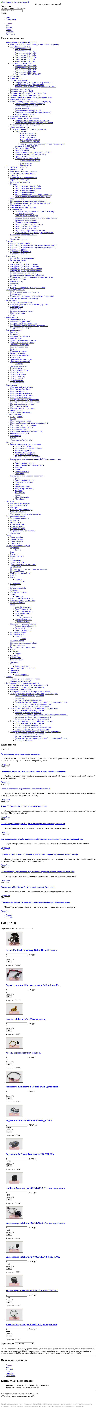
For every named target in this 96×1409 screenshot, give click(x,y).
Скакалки (14, 651)
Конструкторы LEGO (19, 391)
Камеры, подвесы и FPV (15, 290)
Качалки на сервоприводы (25, 220)
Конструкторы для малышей (21, 395)
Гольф (22, 582)
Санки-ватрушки (22, 675)
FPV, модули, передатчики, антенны (24, 292)
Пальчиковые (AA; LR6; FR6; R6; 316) (30, 154)
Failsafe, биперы (16, 169)
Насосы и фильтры (17, 645)
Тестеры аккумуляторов (19, 127)
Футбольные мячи (22, 622)
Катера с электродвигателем (21, 311)
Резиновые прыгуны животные (22, 647)
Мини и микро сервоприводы (27, 222)
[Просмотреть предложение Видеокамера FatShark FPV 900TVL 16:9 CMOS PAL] (14, 1252)
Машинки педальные (18, 351)
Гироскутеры (15, 338)
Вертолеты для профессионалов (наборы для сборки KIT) (33, 247)
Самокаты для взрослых (20, 355)
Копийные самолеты (18, 505)
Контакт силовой (22, 108)
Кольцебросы (15, 584)
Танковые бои (16, 543)
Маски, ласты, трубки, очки (21, 598)
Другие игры (15, 567)
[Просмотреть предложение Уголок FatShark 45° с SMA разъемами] (14, 1014)
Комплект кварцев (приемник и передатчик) (33, 197)
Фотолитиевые (26, 165)
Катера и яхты (11, 300)
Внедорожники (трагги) (24, 463)
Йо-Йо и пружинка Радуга (20, 573)
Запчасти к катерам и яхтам (21, 302)
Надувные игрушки (18, 632)
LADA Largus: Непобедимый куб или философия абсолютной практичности (33, 824)
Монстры (18, 467)
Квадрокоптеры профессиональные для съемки (29, 326)
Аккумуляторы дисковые (30, 140)
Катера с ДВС (15, 309)
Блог (7, 25)
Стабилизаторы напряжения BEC (23, 235)
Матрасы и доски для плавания (22, 601)
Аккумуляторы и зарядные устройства (21, 42)
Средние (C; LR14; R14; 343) (26, 157)
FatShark (9, 917)
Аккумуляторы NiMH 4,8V (26, 66)
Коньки (13, 586)
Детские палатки (17, 563)
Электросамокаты (17, 376)
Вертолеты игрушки (18, 250)
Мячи (12, 605)
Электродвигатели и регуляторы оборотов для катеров (32, 721)
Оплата (8, 30)
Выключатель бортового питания (23, 178)
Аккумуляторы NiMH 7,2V (26, 68)
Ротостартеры (15, 522)
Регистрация (11, 19)
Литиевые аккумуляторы (30, 142)
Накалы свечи (16, 520)
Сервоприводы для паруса (25, 228)
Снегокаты (14, 656)
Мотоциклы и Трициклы (25, 453)
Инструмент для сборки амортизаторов (26, 271)
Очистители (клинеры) (19, 434)
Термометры (15, 533)
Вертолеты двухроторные (20, 243)
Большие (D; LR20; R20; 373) (26, 146)
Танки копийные (17, 537)
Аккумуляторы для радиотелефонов (29, 85)
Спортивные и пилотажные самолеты (25, 514)
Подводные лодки (17, 313)
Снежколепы (15, 658)
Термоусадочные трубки (24, 114)
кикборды (19, 364)
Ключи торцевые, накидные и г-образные (27, 275)
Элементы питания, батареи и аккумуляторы (28, 129)
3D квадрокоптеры (17, 319)
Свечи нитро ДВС (17, 527)
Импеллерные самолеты (20, 503)
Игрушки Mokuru (17, 571)
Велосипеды (15, 334)
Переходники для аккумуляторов (28, 110)
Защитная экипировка (19, 347)
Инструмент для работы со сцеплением (26, 269)
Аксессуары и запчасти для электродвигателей (29, 685)
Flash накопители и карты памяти (23, 171)
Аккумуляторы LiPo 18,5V (25, 55)
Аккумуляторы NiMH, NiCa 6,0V (28, 74)
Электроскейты (16, 379)
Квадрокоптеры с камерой (20, 328)
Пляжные (19, 615)
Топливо (9, 677)
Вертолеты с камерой (18, 254)
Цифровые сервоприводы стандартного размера (34, 233)
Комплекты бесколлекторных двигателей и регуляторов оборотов (41, 702)
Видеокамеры (15, 294)
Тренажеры (14, 670)
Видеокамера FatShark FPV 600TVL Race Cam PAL (32, 1290)
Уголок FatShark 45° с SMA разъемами (25, 1019)
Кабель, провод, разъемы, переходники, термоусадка (31, 102)
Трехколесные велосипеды (21, 360)
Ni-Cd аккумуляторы (28, 133)
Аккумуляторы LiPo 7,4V (25, 61)
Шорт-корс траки (22, 472)
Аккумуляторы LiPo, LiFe (20, 47)
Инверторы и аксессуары (20, 99)
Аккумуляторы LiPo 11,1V (25, 51)
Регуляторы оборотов (23, 740)
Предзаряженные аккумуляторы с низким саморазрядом (42, 144)
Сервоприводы (16, 209)
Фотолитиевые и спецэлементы (27, 159)
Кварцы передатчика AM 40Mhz (28, 188)
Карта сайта (10, 34)
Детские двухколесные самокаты (23, 341)
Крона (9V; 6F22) (22, 150)
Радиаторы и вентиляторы (20, 689)
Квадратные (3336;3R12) (25, 148)
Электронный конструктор (21, 412)
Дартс (12, 558)
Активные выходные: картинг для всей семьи (20, 754)
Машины (9, 442)
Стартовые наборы (17, 529)
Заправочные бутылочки (20, 518)
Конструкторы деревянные (21, 393)
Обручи (18, 653)
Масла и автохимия (13, 415)
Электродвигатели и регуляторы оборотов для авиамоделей (34, 694)
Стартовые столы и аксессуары (22, 531)
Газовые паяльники (18, 260)
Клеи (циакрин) (16, 417)
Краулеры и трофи (22, 486)
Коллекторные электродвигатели (28, 700)
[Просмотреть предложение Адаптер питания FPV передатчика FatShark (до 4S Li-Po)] (14, 981)
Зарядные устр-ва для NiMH (21, 91)
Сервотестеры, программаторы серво (30, 231)
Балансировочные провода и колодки (30, 104)
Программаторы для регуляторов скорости (27, 687)
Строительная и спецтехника (26, 455)
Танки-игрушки (16, 539)
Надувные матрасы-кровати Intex (23, 643)
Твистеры (14, 662)
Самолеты (10, 501)
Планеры (14, 508)
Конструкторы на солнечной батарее (25, 402)
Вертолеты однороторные (20, 252)
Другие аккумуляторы (19, 80)
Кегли (12, 577)
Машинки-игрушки (23, 450)
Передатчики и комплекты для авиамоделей (28, 201)
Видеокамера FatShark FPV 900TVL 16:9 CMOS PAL (33, 1257)
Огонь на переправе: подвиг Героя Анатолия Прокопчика (25, 789)
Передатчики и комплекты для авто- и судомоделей (31, 203)
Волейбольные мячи (23, 609)
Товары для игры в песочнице (22, 668)
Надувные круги (17, 634)
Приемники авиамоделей (20, 205)
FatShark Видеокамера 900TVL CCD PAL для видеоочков (35, 1188)
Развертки (14, 283)
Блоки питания (16, 78)
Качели (13, 575)
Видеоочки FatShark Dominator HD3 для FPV (29, 1120)
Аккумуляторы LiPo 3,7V (25, 59)
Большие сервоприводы (24, 214)
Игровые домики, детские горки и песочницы (28, 569)
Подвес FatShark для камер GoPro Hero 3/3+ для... (31, 950)
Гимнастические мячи (24, 611)
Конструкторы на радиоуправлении (24, 400)
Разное (13, 286)
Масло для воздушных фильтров (23, 425)
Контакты (9, 32)
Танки (8, 535)
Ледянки (13, 590)
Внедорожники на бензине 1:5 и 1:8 (29, 465)
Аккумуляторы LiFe (23, 49)
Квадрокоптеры (12, 317)
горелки (18, 262)
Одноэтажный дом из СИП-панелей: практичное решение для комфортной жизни (35, 902)
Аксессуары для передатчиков (22, 173)
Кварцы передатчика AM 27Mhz (28, 186)
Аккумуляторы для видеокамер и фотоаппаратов (34, 83)
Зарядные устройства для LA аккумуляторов (28, 93)
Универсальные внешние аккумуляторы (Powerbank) (36, 87)
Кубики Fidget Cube (18, 588)
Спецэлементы (26, 163)
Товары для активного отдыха (18, 546)
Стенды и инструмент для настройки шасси (27, 288)
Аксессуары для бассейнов (25, 626)
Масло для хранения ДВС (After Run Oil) (26, 431)
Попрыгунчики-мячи (23, 620)
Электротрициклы (17, 383)
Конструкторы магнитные (20, 398)
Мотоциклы (20, 493)
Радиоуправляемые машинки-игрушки (25, 444)
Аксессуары (15, 76)
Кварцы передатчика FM (25, 190)
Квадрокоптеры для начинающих (23, 324)
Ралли (17, 469)
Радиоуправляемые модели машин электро (27, 476)
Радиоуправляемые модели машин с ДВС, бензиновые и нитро (35, 459)
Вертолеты (10, 241)
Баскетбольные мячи (23, 607)
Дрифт (17, 484)
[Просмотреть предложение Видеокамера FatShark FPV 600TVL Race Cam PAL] (14, 1286)
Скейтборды (15, 357)
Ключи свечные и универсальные (23, 273)
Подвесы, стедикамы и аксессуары (24, 298)
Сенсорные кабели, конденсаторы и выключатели (30, 692)
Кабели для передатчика (20, 182)
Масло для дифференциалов (21, 427)
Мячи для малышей (23, 613)
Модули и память (17, 199)
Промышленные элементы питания (24, 118)
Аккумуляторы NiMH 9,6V (26, 72)
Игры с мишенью (22, 666)
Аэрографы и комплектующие (22, 258)
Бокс (12, 552)
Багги (17, 461)
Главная (9, 23)
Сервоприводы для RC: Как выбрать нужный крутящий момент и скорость (33, 771)
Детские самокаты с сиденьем (22, 343)
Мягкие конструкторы (19, 406)
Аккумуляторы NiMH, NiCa (21, 63)
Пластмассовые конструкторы (22, 408)
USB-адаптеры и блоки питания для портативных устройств (34, 44)
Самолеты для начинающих (21, 510)
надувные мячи (26, 618)
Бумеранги (14, 554)
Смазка (13, 438)
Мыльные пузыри (17, 603)
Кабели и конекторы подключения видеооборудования (32, 296)
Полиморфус (15, 436)
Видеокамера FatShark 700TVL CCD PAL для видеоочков (35, 1223)
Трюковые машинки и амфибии (27, 457)
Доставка (9, 28)
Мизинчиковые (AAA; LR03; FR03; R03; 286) (33, 152)
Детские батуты (16, 560)
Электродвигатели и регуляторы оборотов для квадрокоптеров (35, 732)
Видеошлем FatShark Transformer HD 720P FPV (30, 1154)
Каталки (13, 349)
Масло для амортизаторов (20, 421)
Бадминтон (14, 548)
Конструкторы (11, 385)
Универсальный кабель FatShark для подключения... (33, 1086)
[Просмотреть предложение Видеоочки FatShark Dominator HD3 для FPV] (14, 1116)
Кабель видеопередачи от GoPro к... (24, 1053)
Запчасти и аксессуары (19, 345)
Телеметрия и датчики (19, 239)
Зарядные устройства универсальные (25, 95)
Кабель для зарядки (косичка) (26, 106)
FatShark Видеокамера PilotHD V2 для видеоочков (31, 1324)
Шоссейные (19, 474)
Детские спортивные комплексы (23, 565)
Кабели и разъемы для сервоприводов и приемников (36, 218)
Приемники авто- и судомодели (23, 207)
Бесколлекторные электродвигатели (29, 696)
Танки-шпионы (16, 541)
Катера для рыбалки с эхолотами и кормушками (29, 305)
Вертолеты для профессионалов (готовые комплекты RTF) (33, 245)
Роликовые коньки (17, 353)
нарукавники (20, 637)
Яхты (12, 315)
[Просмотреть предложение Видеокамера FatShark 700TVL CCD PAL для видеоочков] (14, 1218)
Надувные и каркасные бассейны (23, 624)
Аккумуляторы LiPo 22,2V (25, 57)
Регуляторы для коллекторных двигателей (32, 706)
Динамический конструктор (21, 387)
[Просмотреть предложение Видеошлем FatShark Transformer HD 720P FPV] (14, 1150)
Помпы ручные (16, 281)
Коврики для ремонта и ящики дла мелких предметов (31, 277)
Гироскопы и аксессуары (20, 180)
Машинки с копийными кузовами (28, 448)
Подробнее (5, 765)
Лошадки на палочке (18, 592)
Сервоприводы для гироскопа (27, 226)
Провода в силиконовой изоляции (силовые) (33, 112)
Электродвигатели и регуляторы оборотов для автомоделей (34, 708)
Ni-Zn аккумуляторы (28, 138)
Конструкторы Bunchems (20, 389)
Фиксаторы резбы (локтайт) (21, 440)
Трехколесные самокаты (20, 362)
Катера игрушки (16, 307)
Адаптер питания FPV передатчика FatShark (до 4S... (33, 985)
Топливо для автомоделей (20, 681)
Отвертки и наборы (18, 279)
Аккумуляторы (21, 131)
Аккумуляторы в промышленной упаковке (32, 121)
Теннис (18, 550)
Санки (12, 649)
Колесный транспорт (14, 330)
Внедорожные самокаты (20, 336)
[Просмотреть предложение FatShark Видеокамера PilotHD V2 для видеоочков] (14, 1320)
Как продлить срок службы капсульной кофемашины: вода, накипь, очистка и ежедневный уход (42, 839)
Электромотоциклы (18, 374)
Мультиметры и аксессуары (21, 116)
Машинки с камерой (23, 446)
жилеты (23, 639)
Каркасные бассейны (23, 628)
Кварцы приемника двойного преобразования (33, 195)
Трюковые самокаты (18, 366)
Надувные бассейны (23, 630)
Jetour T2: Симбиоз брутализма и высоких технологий (24, 806)
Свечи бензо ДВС (17, 524)
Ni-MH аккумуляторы (28, 135)
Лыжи (12, 594)
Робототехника (16, 410)
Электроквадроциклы (19, 370)
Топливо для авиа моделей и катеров (25, 679)
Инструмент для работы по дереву (24, 264)
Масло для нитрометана (19, 429)
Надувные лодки (17, 641)
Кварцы (13, 184)
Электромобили (16, 372)
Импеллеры (19, 698)
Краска (13, 419)
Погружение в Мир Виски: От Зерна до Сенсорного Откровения (28, 887)
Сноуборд (19, 596)
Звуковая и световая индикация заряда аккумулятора (31, 97)
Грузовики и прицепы (24, 482)
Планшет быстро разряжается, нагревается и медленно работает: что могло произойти (37, 872)
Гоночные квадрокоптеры (20, 321)
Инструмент (10, 256)
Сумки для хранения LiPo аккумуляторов (26, 125)
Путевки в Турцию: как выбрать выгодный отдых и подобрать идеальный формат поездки (39, 854)
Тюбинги (14, 672)
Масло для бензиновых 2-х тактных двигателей (29, 423)
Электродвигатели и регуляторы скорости (22, 683)
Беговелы (14, 332)
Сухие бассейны (16, 660)
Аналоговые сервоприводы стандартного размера (35, 212)
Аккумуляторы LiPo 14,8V (25, 53)
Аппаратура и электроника (16, 167)
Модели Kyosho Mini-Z (24, 489)
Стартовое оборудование (16, 516)
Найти (4, 13)
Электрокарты (16, 368)
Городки (18, 579)
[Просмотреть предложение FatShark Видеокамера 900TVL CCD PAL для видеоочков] (14, 1184)
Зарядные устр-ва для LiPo (20, 89)
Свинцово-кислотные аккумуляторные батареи (34, 123)
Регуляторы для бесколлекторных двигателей (33, 704)
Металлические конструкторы (22, 404)
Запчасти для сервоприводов (26, 216)
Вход (8, 17)
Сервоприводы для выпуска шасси (29, 224)
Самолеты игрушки (18, 512)
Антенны (14, 176)
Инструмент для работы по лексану (24, 266)
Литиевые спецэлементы (30, 161)
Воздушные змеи (17, 556)
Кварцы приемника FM (24, 192)
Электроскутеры (17, 381)
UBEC (17, 237)
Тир (11, 664)
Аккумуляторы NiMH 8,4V (26, 70)
